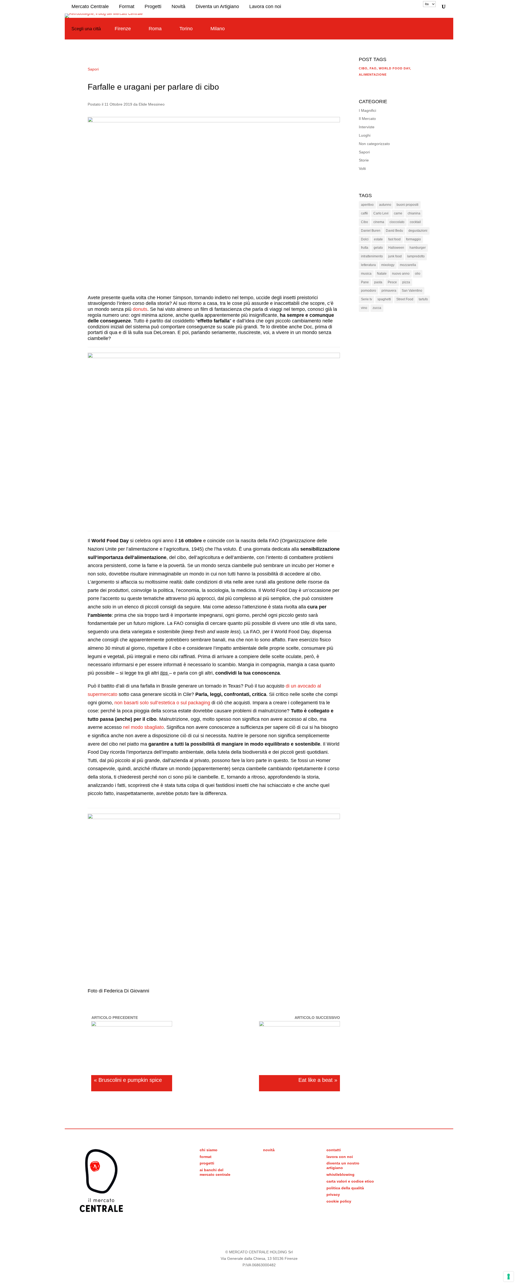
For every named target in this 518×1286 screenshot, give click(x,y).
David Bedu (394, 231)
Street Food (404, 299)
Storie (364, 160)
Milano (217, 28)
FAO (373, 68)
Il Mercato (367, 118)
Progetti (153, 6)
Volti (362, 168)
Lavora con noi (265, 6)
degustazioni (417, 231)
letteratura (368, 265)
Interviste (366, 127)
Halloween (396, 248)
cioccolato (397, 222)
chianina (414, 213)
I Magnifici (367, 110)
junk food (395, 256)
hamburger (418, 248)
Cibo (363, 68)
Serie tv (366, 299)
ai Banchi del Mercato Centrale (215, 1172)
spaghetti (384, 299)
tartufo (423, 299)
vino (364, 308)
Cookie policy (338, 1201)
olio (417, 273)
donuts (140, 309)
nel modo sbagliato (143, 727)
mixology (387, 265)
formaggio (413, 239)
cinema (378, 222)
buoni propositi (407, 205)
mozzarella (408, 265)
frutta (364, 248)
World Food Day (394, 68)
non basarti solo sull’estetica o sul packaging (162, 702)
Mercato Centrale (90, 6)
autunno (385, 205)
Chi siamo (208, 1150)
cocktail (415, 222)
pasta (378, 282)
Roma (155, 28)
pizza (406, 282)
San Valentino (412, 290)
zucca (377, 308)
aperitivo (367, 205)
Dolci (365, 239)
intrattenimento (372, 256)
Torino (186, 28)
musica (366, 273)
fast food (394, 239)
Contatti (333, 1150)
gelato (378, 248)
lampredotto (416, 256)
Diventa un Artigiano (217, 6)
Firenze (123, 28)
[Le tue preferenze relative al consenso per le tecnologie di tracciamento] (508, 1276)
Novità (178, 6)
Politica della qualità (345, 1188)
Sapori (93, 69)
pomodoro (368, 290)
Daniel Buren (370, 231)
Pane (365, 282)
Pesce (392, 282)
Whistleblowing (340, 1174)
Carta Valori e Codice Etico (350, 1181)
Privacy (333, 1194)
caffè (364, 213)
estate (378, 239)
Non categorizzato (374, 144)
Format (126, 6)
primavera (388, 290)
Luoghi (364, 135)
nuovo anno (401, 273)
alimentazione (373, 74)
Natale (382, 273)
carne (398, 213)
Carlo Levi (380, 213)
